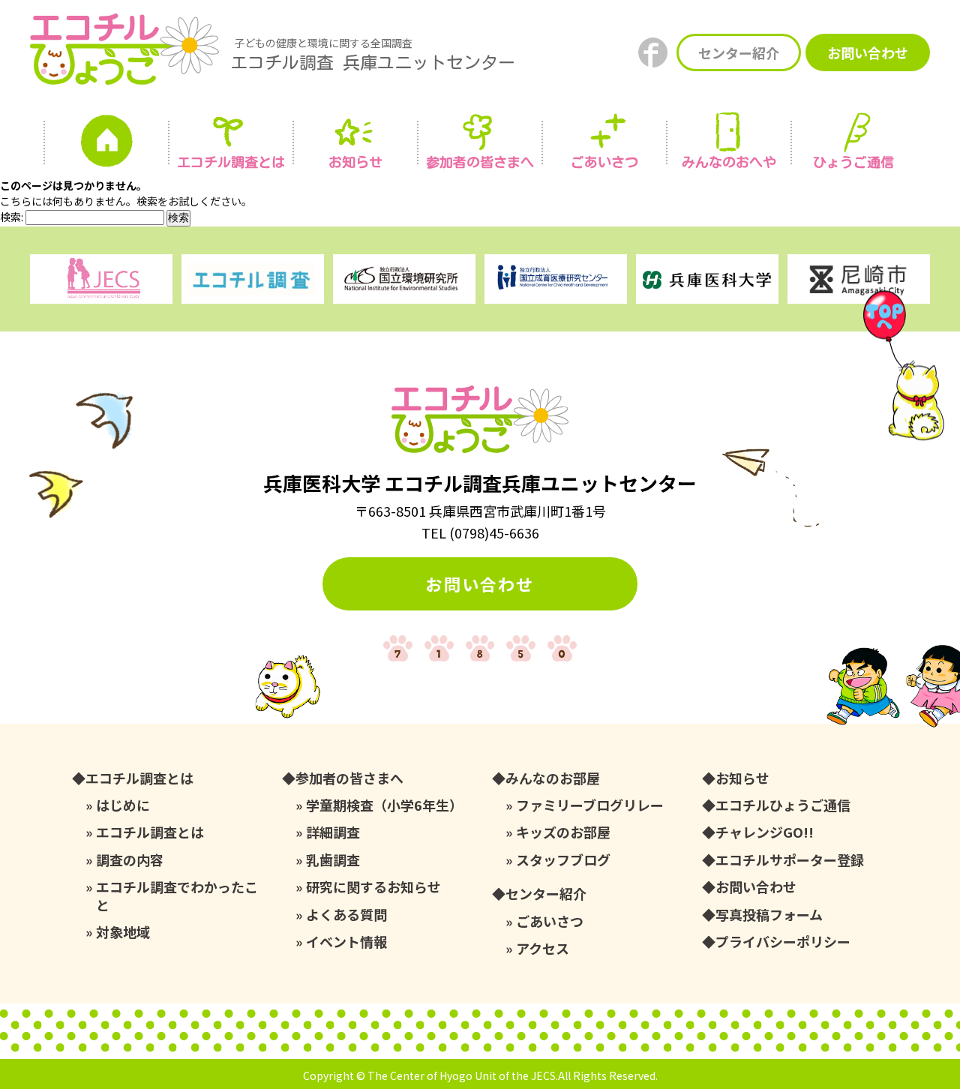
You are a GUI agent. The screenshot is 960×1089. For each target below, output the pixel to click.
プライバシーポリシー (783, 941)
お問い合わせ (867, 52)
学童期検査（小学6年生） (384, 805)
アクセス (542, 948)
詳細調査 (333, 832)
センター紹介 (738, 52)
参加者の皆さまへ (480, 162)
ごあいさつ (550, 921)
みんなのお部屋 (553, 778)
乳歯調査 (333, 859)
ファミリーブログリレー (590, 805)
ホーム (106, 144)
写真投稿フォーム (769, 914)
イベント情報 (346, 941)
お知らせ (355, 162)
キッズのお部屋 (563, 832)
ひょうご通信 (853, 162)
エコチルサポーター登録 (790, 859)
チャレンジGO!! (765, 832)
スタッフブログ (563, 859)
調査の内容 (130, 859)
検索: (11, 216)
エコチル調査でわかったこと (177, 896)
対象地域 (123, 931)
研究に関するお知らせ (373, 887)
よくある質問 (346, 914)
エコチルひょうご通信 (783, 805)
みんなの (729, 162)
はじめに (123, 805)
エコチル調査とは (231, 162)
